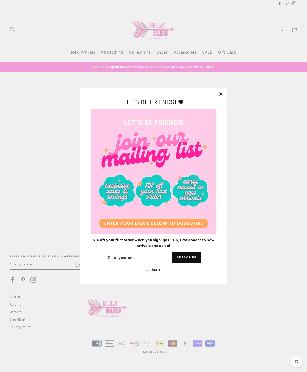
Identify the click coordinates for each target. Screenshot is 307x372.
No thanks (153, 269)
